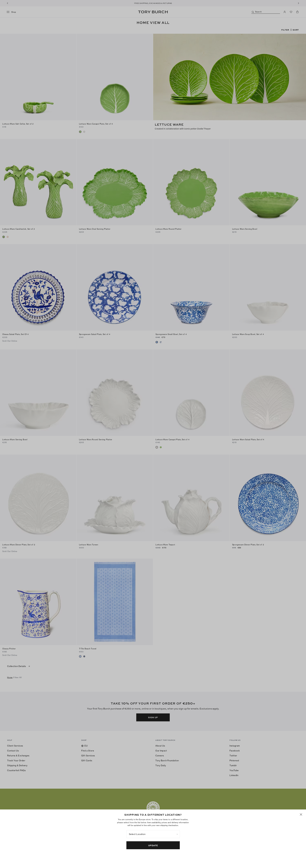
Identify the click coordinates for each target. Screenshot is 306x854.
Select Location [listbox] (137, 834)
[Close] (301, 814)
